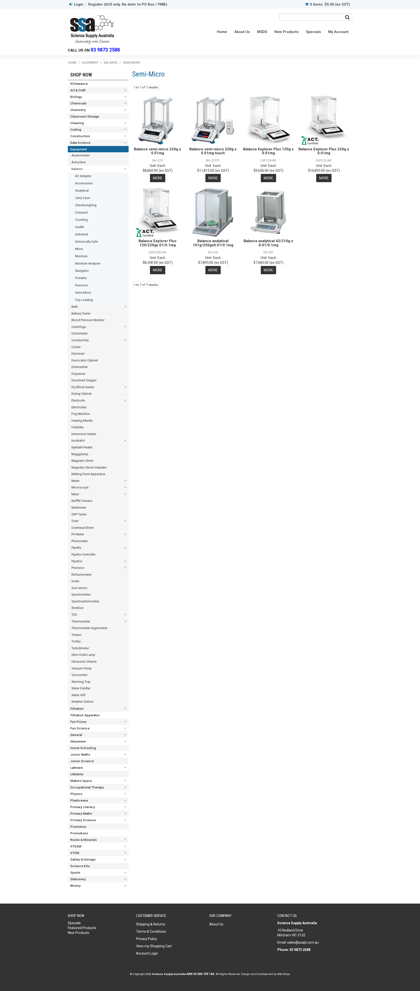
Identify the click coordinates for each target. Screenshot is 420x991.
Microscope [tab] (79, 487)
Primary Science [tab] (83, 820)
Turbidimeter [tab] (80, 648)
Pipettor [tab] (76, 561)
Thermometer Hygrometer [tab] (89, 628)
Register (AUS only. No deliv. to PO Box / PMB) (127, 4)
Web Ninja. (283, 974)
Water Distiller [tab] (80, 688)
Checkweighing (85, 205)
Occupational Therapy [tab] (87, 787)
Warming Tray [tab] (80, 681)
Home (222, 32)
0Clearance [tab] (79, 83)
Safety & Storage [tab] (83, 859)
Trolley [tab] (76, 641)
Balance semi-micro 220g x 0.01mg (157, 151)
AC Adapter (83, 176)
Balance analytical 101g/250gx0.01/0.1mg (213, 243)
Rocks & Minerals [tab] (83, 840)
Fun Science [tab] (79, 728)
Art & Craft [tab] (78, 90)
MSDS (262, 32)
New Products (286, 32)
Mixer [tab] (75, 494)
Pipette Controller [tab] (83, 554)
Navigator (82, 271)
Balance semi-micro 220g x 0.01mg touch (212, 151)
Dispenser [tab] (78, 374)
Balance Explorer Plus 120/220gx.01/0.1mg (157, 243)
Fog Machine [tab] (80, 414)
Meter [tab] (75, 481)
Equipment (90, 62)
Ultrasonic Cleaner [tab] (84, 661)
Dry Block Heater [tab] (82, 387)
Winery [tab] (75, 886)
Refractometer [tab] (81, 574)
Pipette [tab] (76, 547)
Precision (81, 285)
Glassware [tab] (78, 741)
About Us (242, 32)
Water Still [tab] (78, 695)
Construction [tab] (80, 136)
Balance (111, 62)
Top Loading (84, 300)
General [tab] (76, 735)
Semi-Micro (83, 292)
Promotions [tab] (79, 833)
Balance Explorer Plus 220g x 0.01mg (323, 151)
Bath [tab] (74, 306)
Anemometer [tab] (80, 155)
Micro (79, 249)
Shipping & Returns (150, 924)
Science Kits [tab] (80, 866)
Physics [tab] (76, 794)
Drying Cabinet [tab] (81, 393)
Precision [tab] (77, 568)
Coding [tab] (75, 129)
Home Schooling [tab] (83, 748)
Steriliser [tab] (77, 608)
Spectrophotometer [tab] (85, 601)
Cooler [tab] (76, 347)
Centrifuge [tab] (78, 327)
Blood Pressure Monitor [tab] (88, 320)
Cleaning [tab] (77, 123)
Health (79, 227)
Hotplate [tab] (77, 427)
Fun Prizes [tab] (78, 722)
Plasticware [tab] (79, 800)
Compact (81, 212)
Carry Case (82, 198)
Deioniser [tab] (78, 353)
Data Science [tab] (80, 143)
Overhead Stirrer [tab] (82, 528)
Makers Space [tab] (81, 781)
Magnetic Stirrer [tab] (82, 460)
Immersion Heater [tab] (83, 434)
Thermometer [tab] (80, 621)
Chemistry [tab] (78, 110)
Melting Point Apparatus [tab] (88, 474)
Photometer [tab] (79, 541)
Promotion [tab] (78, 827)
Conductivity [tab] (80, 340)
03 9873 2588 (105, 50)
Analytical (82, 190)
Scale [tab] (75, 581)
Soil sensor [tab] (79, 588)
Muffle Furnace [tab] (81, 501)
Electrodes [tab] (79, 407)
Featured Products (82, 928)
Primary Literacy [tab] (82, 807)
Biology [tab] (76, 97)
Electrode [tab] (78, 400)
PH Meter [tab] (77, 534)
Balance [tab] (77, 169)
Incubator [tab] (78, 440)
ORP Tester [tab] (79, 514)
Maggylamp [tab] (79, 454)
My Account (338, 32)
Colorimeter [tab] (79, 333)
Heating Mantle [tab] (82, 420)
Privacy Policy (146, 939)
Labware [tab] (76, 767)
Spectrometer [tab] (81, 594)
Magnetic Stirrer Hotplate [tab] (88, 467)
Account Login (147, 953)
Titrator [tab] (76, 635)
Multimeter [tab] (78, 507)
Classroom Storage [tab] (84, 116)
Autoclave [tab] (78, 162)
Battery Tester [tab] (80, 313)
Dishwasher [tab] (79, 367)
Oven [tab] (75, 521)
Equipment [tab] (78, 149)
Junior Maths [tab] (80, 754)
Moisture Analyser (87, 263)
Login (78, 4)
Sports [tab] (75, 872)
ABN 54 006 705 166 (200, 974)
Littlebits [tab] (76, 774)
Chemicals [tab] (78, 103)
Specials (313, 32)
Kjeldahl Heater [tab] (82, 447)
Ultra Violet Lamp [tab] (83, 655)
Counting (81, 220)
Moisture (81, 256)
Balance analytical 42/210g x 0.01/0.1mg (268, 243)
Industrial (81, 234)
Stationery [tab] (78, 879)
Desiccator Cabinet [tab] (84, 360)
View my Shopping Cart (154, 946)
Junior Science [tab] (82, 761)
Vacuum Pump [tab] (81, 668)
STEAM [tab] (75, 846)
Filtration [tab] (77, 708)
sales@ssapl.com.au (303, 942)
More (157, 178)
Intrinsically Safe (86, 241)
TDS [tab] (74, 614)
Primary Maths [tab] (81, 813)
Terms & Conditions (151, 931)
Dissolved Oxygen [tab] (83, 380)
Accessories (84, 183)
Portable (81, 278)
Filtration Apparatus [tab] (85, 715)
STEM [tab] (74, 853)
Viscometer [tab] (79, 675)
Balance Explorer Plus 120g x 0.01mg (268, 151)
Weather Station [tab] (82, 701)
